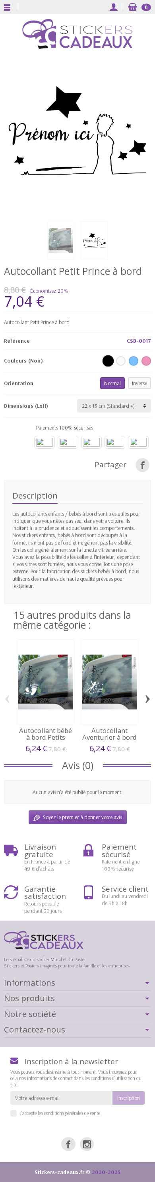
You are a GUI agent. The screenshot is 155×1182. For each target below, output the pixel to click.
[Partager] (142, 465)
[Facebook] (68, 1144)
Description (35, 495)
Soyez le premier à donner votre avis (82, 817)
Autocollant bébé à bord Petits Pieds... (45, 737)
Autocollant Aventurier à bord (109, 734)
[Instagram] (87, 1144)
